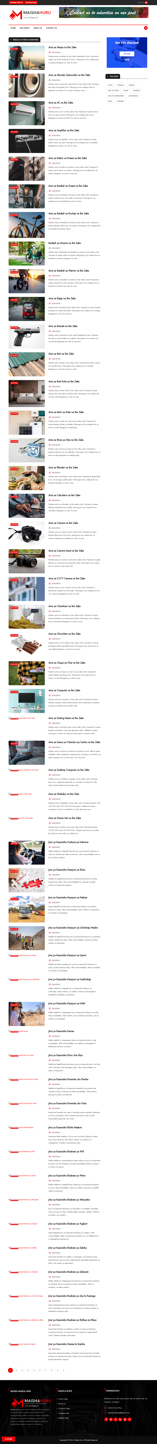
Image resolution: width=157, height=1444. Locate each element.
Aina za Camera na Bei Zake (63, 523)
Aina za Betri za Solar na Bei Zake (66, 412)
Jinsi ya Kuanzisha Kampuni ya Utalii (66, 1003)
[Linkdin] (120, 1419)
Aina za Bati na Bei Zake (61, 354)
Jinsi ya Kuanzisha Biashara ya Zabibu (67, 1248)
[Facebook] (146, 2)
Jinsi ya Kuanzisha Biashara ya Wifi (66, 1151)
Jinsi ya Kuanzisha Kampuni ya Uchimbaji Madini (73, 927)
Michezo (136, 90)
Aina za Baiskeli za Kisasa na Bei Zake (68, 186)
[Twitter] (111, 1419)
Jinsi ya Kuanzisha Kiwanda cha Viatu (67, 1103)
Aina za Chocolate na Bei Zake (64, 634)
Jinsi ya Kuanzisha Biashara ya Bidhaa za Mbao (72, 1320)
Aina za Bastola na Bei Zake (62, 326)
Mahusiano (133, 96)
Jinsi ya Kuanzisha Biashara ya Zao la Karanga (71, 1296)
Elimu (110, 101)
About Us (38, 28)
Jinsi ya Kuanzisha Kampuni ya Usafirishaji (69, 979)
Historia (120, 101)
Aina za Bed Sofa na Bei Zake (63, 381)
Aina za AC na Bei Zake (60, 102)
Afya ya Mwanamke (116, 96)
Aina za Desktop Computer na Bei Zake (68, 770)
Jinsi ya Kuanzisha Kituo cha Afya (65, 1055)
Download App (31, 2)
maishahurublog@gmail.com (119, 1412)
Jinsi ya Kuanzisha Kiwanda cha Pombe (68, 1079)
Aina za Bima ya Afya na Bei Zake (66, 440)
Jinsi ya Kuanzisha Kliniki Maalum (65, 1127)
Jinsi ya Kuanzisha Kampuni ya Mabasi (67, 897)
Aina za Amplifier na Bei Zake (63, 130)
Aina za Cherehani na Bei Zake (64, 606)
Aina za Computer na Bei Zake (64, 690)
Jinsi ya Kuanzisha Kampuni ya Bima (66, 870)
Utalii (110, 85)
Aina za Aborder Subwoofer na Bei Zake (69, 75)
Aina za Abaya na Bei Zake (62, 47)
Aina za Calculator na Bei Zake (64, 495)
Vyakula (120, 85)
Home (13, 28)
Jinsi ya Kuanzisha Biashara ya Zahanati (68, 1272)
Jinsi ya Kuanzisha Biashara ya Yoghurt (67, 1224)
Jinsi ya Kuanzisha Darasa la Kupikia (66, 1344)
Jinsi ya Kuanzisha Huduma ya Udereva (68, 842)
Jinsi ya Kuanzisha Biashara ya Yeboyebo (69, 1199)
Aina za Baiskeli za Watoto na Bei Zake (68, 270)
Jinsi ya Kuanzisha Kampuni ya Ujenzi (67, 955)
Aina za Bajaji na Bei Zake (62, 298)
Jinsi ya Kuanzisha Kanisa (61, 1031)
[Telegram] (125, 1419)
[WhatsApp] (116, 1419)
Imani (126, 90)
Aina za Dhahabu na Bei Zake (63, 794)
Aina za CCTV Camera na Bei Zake (66, 578)
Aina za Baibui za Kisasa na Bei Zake (67, 158)
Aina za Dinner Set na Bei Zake (64, 818)
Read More (14, 49)
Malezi (131, 85)
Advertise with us (16, 2)
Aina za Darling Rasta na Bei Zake (66, 718)
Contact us (51, 28)
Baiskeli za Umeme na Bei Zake (64, 243)
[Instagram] (129, 1419)
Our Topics (25, 28)
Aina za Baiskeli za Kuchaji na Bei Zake (68, 213)
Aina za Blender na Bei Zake (63, 467)
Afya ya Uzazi (113, 90)
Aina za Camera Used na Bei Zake (66, 551)
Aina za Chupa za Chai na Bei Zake (66, 663)
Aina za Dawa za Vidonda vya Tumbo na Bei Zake (74, 742)
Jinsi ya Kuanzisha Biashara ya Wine (66, 1175)
